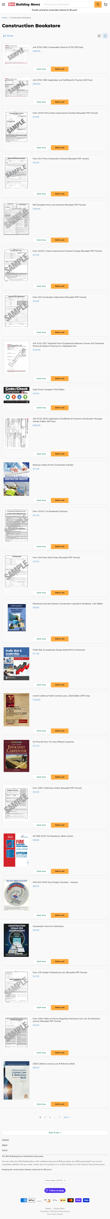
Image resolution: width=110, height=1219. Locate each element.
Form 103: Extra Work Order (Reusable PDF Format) (56, 557)
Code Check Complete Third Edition (49, 389)
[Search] (98, 4)
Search (48, 1208)
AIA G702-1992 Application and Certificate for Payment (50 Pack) (63, 80)
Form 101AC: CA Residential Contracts (50, 511)
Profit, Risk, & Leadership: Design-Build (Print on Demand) (59, 650)
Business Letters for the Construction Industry (53, 465)
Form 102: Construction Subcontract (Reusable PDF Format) (59, 297)
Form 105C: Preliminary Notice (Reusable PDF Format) (57, 788)
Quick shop (41, 69)
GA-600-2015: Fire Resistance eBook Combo (53, 836)
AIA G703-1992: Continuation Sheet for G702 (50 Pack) (58, 47)
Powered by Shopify (55, 1214)
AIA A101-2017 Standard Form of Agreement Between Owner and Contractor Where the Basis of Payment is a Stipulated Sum (68, 344)
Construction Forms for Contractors (48, 926)
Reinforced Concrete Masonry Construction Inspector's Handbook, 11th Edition (68, 603)
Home (4, 18)
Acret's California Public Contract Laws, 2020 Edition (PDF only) (61, 695)
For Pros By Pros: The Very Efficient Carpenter (53, 741)
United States (54, 1180)
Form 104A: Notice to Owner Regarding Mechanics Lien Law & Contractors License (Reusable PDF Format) (66, 1020)
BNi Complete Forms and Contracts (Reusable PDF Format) (59, 204)
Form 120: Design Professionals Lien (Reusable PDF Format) (60, 972)
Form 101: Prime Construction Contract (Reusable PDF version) (61, 158)
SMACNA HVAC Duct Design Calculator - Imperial (55, 882)
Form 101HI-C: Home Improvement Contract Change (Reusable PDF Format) (67, 251)
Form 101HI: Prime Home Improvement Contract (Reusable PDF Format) (65, 113)
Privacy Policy (59, 1208)
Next (66, 1117)
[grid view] (99, 36)
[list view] (105, 36)
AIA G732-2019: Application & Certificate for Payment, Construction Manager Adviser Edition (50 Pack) (67, 420)
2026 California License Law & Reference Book (54, 1063)
